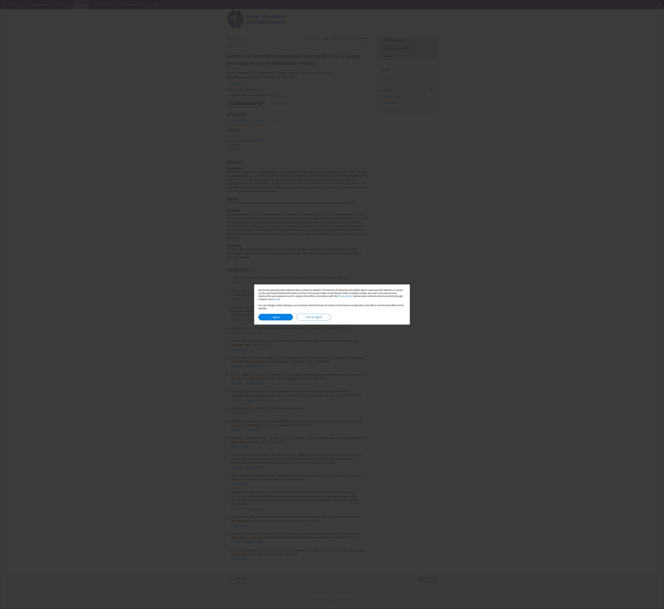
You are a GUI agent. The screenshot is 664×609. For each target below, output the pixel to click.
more (276, 299)
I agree (276, 317)
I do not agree (314, 317)
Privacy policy (345, 296)
